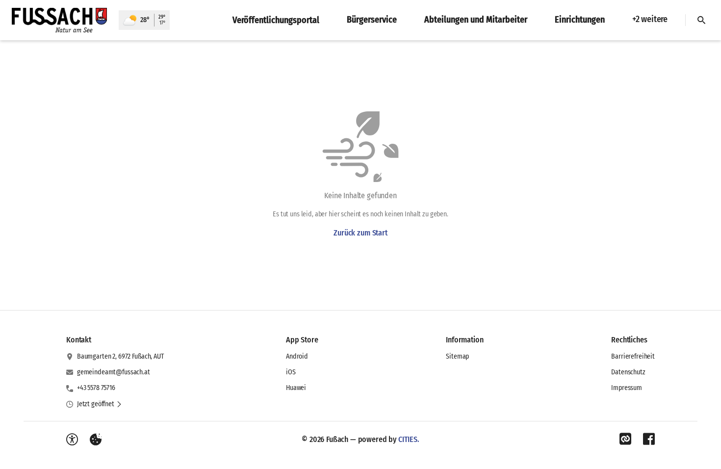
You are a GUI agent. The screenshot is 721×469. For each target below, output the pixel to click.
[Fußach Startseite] (59, 20)
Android (297, 356)
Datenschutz (628, 372)
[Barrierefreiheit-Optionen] (72, 439)
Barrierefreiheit (633, 356)
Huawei (296, 388)
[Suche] (701, 20)
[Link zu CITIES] (625, 439)
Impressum (626, 388)
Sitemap (457, 356)
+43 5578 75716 (96, 388)
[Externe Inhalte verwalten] (96, 439)
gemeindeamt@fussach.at (113, 372)
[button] (99, 404)
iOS (291, 372)
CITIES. (408, 439)
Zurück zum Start (360, 232)
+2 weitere (650, 19)
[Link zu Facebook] (649, 439)
